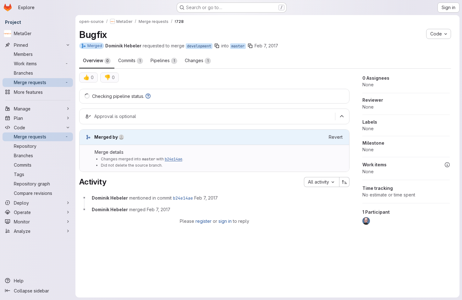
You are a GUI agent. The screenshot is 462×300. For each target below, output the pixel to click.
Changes (197, 60)
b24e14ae (173, 159)
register (203, 221)
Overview (96, 60)
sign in (225, 221)
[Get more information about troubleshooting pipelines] (148, 96)
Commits (129, 60)
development (199, 46)
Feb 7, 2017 (266, 45)
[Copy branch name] (217, 46)
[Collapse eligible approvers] (341, 116)
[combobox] (321, 182)
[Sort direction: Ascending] (344, 182)
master (238, 46)
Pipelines (163, 60)
